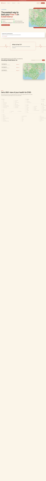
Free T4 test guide (4, 36)
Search (43, 60)
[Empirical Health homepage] (3, 3)
